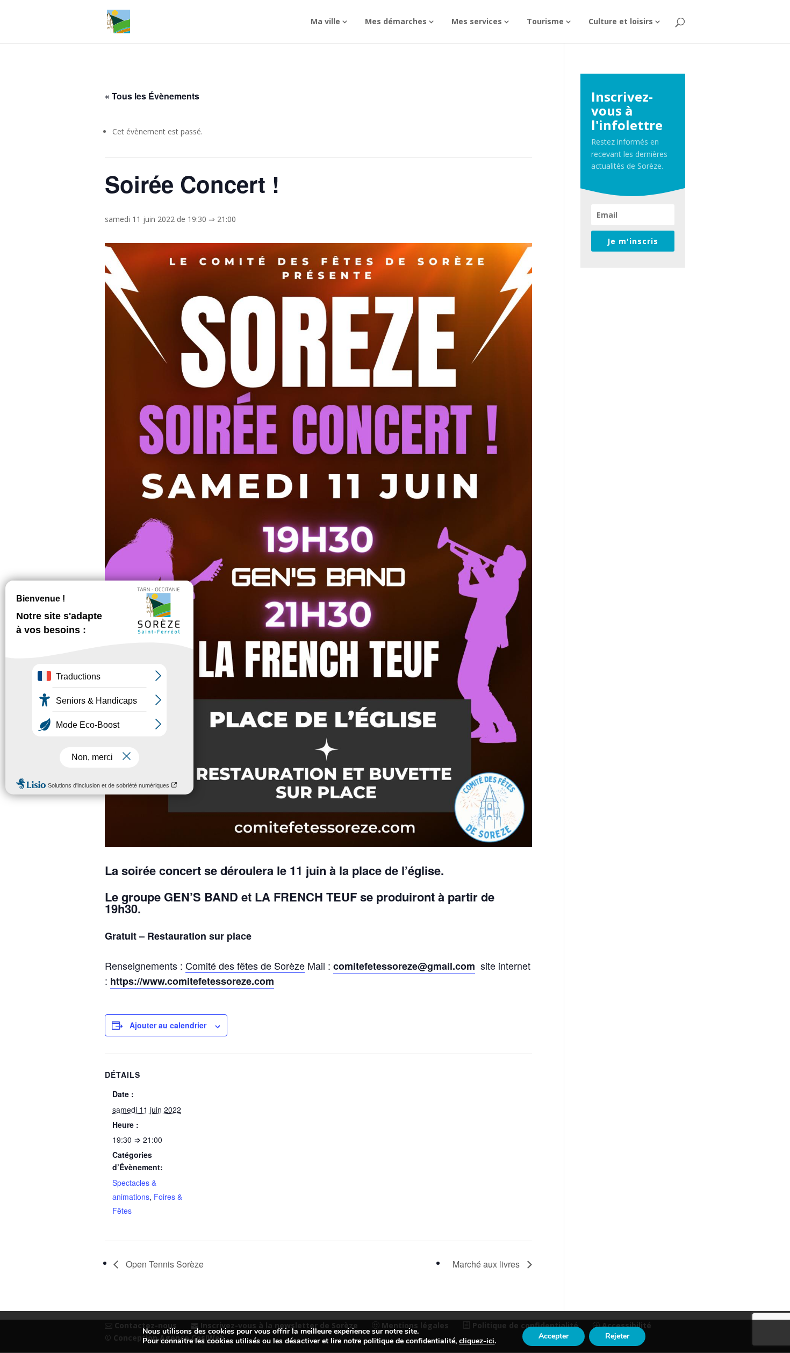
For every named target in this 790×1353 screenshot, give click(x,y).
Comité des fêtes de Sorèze (245, 965)
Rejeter (617, 1336)
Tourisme (545, 22)
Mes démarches (396, 22)
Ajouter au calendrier (168, 1025)
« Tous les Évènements (152, 96)
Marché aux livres (487, 1264)
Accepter (553, 1336)
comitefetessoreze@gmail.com (404, 966)
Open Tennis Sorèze (164, 1264)
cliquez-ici (476, 1341)
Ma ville (325, 22)
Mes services (476, 22)
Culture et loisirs (620, 22)
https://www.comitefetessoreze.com (192, 981)
